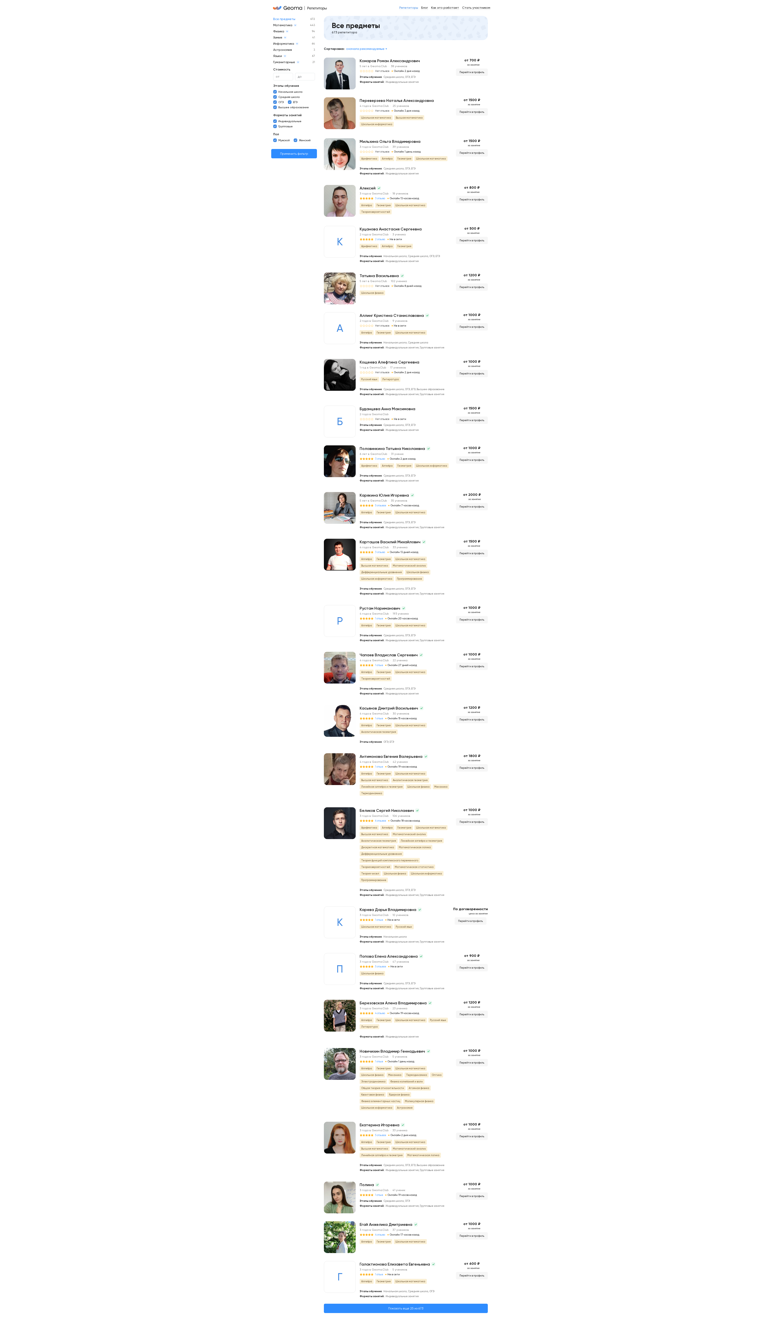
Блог (424, 8)
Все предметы (284, 19)
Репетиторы (408, 8)
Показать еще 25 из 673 (405, 1308)
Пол (276, 134)
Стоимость (281, 69)
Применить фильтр (294, 154)
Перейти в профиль (472, 72)
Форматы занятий (287, 115)
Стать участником (476, 8)
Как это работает (445, 8)
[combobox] (366, 49)
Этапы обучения (286, 86)
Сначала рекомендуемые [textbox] (365, 49)
